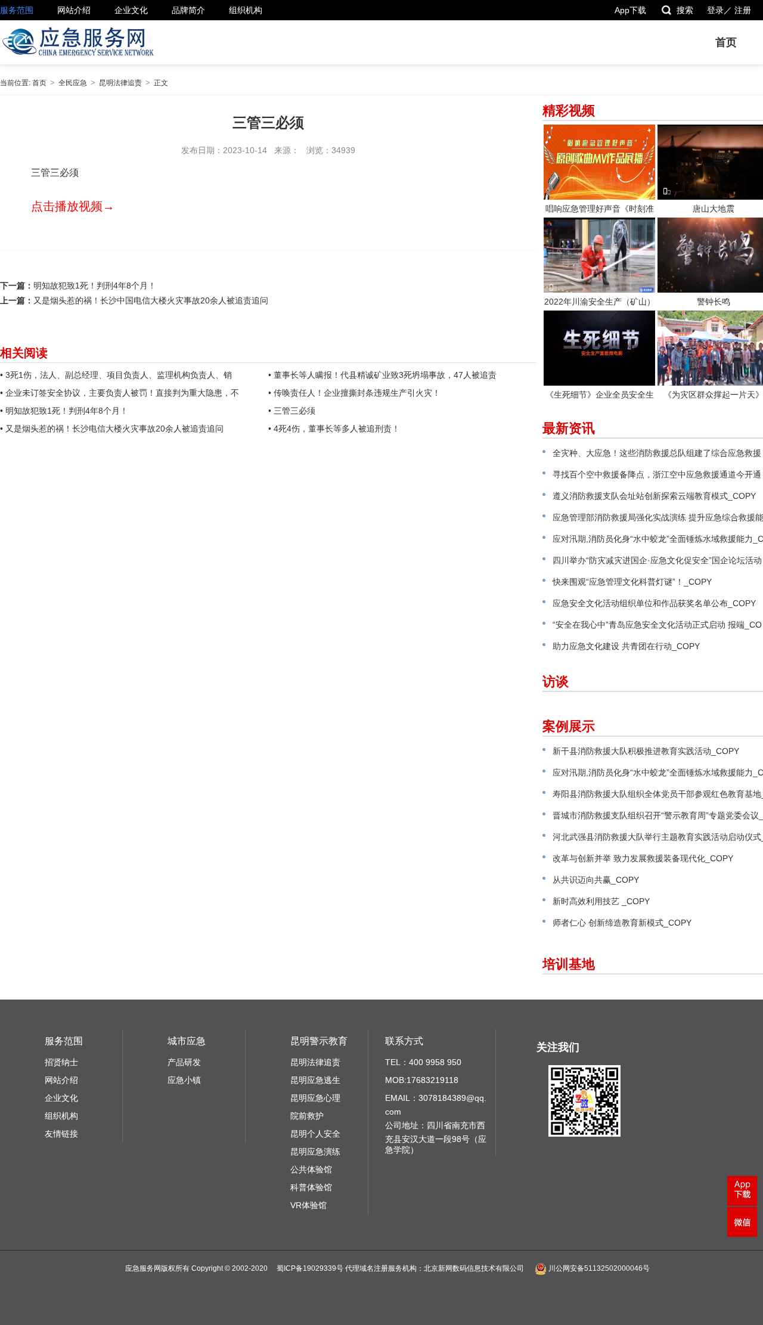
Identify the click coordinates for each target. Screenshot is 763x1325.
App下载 (630, 10)
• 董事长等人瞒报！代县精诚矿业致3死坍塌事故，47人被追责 (382, 375)
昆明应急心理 (315, 1098)
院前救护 (307, 1116)
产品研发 (184, 1062)
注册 (742, 10)
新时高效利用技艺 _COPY (601, 901)
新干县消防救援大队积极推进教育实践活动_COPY (646, 751)
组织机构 (245, 10)
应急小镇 (184, 1080)
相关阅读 (24, 352)
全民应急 (72, 83)
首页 (726, 42)
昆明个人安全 (315, 1133)
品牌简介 (188, 10)
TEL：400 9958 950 (423, 1062)
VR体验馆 (308, 1205)
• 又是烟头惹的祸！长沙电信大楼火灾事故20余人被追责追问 (112, 428)
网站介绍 (74, 10)
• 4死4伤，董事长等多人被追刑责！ (334, 428)
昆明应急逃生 (315, 1080)
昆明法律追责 (120, 83)
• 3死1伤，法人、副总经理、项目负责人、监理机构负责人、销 (116, 375)
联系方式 (404, 1041)
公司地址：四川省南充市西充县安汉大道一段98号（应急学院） (435, 1138)
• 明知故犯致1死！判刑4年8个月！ (64, 410)
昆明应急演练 (315, 1151)
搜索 (685, 10)
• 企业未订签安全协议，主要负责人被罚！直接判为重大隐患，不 (119, 393)
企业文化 (131, 10)
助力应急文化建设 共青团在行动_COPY (626, 646)
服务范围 (16, 10)
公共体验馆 (311, 1169)
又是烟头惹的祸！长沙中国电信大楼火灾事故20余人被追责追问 (150, 300)
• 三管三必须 (291, 410)
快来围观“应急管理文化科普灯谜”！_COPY (632, 582)
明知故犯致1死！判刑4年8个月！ (94, 285)
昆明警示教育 (319, 1041)
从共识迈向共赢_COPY (596, 880)
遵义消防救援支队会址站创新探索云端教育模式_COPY (654, 496)
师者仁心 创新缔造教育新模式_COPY (622, 922)
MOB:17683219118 (421, 1080)
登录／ (719, 10)
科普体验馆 (311, 1187)
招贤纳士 (61, 1062)
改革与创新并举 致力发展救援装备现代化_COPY (643, 858)
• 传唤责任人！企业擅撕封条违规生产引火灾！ (354, 393)
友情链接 (61, 1133)
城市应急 (187, 1041)
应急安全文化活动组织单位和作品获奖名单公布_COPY (654, 603)
